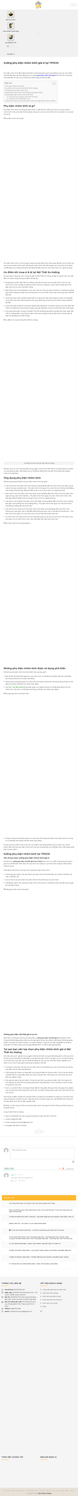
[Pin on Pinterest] (42, 1131)
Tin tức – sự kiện (58, 1490)
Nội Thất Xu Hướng (19, 1125)
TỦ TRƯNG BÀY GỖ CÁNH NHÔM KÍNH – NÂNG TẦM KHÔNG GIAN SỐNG (33, 1264)
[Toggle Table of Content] (53, 83)
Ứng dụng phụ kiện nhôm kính (17, 90)
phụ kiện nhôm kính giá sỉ (46, 75)
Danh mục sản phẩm (18, 1490)
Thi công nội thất (32, 1490)
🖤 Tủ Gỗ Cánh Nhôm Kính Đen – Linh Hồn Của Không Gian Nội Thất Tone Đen (36, 1230)
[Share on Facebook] (35, 1131)
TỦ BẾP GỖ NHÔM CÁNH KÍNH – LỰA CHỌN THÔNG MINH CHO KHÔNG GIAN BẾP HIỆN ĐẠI (40, 1250)
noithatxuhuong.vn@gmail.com (21, 1122)
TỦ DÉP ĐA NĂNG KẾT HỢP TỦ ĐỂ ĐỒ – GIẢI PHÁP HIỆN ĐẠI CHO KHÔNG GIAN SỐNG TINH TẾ (41, 1217)
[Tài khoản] (75, 4)
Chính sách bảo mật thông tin (52, 1300)
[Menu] (2, 4)
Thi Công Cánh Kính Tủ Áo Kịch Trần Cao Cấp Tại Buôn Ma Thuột (32, 1203)
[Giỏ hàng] (71, 4)
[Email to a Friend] (39, 1131)
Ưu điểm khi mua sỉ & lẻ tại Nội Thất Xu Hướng (22, 88)
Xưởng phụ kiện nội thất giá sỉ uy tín (19, 98)
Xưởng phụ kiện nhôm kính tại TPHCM (19, 95)
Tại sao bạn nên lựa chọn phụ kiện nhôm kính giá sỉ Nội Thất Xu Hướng (30, 101)
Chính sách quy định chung (52, 1296)
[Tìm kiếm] (68, 4)
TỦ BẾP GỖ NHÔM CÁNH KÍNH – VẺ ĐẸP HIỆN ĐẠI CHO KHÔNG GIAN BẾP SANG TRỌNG (39, 1257)
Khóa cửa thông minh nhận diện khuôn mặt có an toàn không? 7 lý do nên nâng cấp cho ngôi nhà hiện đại (40, 1210)
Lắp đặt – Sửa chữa (45, 1490)
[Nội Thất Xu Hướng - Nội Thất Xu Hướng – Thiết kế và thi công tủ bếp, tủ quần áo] (39, 5)
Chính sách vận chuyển (50, 1303)
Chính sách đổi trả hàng (50, 1293)
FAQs (44, 1306)
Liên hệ (72, 1490)
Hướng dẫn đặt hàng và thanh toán (54, 1289)
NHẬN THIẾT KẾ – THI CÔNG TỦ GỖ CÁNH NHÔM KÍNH (27, 1223)
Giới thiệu (6, 1490)
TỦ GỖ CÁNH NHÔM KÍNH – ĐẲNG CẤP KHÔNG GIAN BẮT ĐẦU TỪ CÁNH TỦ (35, 1243)
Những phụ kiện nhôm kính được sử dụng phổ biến (24, 92)
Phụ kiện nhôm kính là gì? (15, 86)
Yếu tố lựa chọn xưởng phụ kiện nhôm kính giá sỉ (23, 96)
